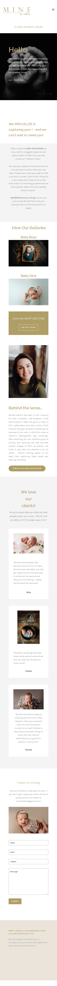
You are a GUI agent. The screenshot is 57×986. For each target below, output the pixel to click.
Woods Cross (30, 946)
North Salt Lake (31, 943)
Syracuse (20, 946)
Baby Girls (28, 276)
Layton (21, 943)
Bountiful (12, 939)
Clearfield (28, 939)
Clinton (36, 939)
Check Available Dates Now (27, 468)
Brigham (20, 939)
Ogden (40, 943)
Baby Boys (28, 237)
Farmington (13, 943)
